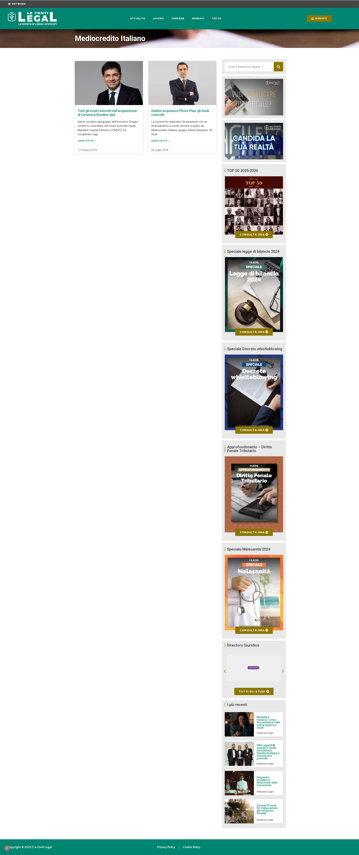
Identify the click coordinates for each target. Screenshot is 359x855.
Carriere (177, 18)
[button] (225, 671)
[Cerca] (278, 66)
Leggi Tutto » (87, 141)
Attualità (137, 18)
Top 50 (216, 18)
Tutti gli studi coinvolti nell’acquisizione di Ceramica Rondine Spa (107, 113)
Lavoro (158, 18)
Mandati (198, 18)
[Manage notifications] (7, 848)
